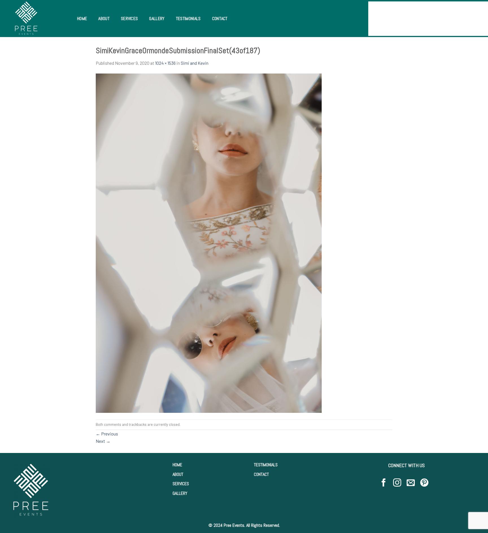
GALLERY (180, 493)
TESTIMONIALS (266, 465)
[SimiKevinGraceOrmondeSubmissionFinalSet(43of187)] (209, 242)
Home (82, 18)
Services (129, 18)
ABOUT (178, 474)
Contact (220, 18)
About (104, 18)
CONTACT (261, 474)
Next (103, 441)
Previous (107, 433)
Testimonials (188, 18)
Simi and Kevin (194, 63)
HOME (177, 465)
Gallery (156, 18)
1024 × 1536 (165, 63)
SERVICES (181, 484)
